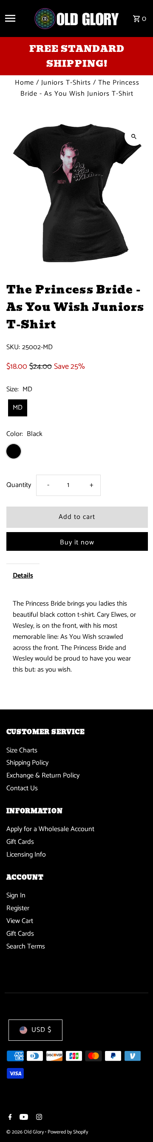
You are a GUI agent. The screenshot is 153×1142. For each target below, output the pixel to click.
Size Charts (21, 750)
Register (17, 908)
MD (18, 407)
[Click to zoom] (134, 136)
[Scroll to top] (134, 1119)
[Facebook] (9, 1118)
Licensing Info (26, 854)
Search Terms (25, 946)
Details (23, 575)
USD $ (41, 1030)
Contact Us (22, 788)
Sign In (16, 895)
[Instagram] (38, 1118)
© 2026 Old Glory (25, 1132)
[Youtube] (22, 1118)
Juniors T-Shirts (66, 82)
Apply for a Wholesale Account (50, 829)
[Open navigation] (16, 18)
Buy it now (77, 542)
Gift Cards (20, 842)
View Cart (19, 921)
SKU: (13, 347)
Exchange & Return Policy (42, 775)
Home (24, 82)
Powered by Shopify (68, 1132)
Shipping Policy (27, 763)
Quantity (18, 485)
